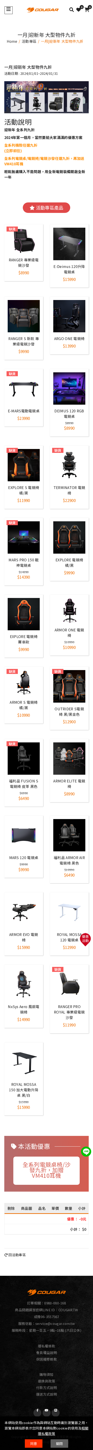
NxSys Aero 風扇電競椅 (23, 1009)
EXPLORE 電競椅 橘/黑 (69, 562)
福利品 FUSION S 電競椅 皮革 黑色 (23, 783)
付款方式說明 (46, 1387)
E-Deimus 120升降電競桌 (69, 269)
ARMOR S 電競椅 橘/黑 (23, 704)
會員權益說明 (46, 1352)
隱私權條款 (46, 1346)
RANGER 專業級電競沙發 (24, 262)
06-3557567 (50, 1316)
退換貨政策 (46, 1381)
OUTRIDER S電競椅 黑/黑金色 (69, 711)
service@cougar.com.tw (55, 1323)
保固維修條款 (46, 1359)
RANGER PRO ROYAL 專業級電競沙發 (69, 1012)
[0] (78, 10)
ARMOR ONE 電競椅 (69, 632)
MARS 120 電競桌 (23, 857)
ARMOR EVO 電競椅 (23, 937)
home (12, 41)
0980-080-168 (55, 1303)
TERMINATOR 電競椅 (69, 490)
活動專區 (29, 41)
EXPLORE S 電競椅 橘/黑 (23, 490)
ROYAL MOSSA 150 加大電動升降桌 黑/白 (23, 1090)
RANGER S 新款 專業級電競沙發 (23, 341)
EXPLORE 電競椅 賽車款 (23, 639)
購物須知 (46, 1374)
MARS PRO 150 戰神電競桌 (24, 562)
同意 (33, 1443)
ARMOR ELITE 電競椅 (69, 783)
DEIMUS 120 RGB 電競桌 (69, 413)
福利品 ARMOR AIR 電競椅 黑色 (69, 860)
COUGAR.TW (68, 1309)
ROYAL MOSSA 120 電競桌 (69, 937)
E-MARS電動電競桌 (24, 411)
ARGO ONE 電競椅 (69, 338)
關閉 (59, 1443)
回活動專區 (17, 1254)
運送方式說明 (46, 1394)
